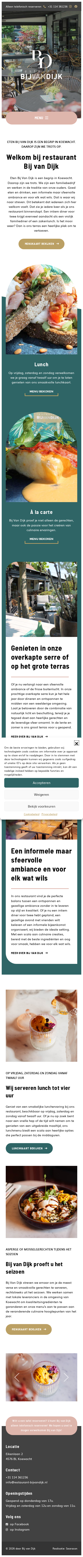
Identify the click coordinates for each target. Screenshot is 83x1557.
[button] (76, 743)
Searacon (71, 1548)
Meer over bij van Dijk (27, 736)
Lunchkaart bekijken (27, 1148)
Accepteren (41, 782)
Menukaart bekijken (39, 243)
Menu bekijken (41, 391)
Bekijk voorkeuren (41, 806)
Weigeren (41, 794)
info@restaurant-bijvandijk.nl (26, 1482)
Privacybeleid (49, 814)
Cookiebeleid (31, 814)
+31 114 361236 (57, 6)
